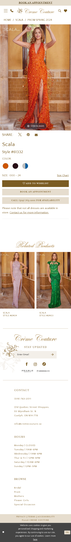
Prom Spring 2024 (39, 20)
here (35, 539)
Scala (19, 20)
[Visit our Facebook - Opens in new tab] (27, 364)
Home (7, 20)
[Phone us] (12, 10)
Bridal (17, 487)
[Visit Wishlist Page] (65, 11)
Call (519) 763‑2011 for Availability (35, 200)
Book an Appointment (35, 192)
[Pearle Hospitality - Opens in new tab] (27, 371)
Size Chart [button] (63, 175)
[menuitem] (5, 11)
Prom (17, 492)
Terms (31, 517)
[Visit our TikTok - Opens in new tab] (44, 364)
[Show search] (60, 10)
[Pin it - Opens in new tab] (28, 135)
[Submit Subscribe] (52, 354)
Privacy (21, 517)
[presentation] (17, 280)
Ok (67, 532)
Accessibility (46, 517)
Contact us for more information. (29, 212)
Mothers (19, 496)
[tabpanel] (35, 77)
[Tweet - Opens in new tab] (20, 135)
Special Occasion (24, 504)
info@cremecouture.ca (28, 424)
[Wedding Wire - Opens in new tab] (43, 371)
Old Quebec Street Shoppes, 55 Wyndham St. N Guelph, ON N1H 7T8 (31, 411)
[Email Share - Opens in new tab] (36, 135)
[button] (5, 11)
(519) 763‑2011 (22, 398)
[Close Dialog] (3, 532)
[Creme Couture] (35, 11)
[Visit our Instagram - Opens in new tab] (35, 364)
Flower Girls (21, 500)
